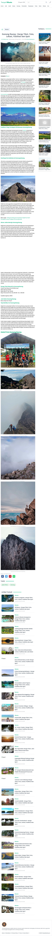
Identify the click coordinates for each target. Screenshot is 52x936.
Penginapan (30, 6)
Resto (40, 6)
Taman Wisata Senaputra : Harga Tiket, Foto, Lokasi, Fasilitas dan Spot (23, 618)
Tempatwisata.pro (46, 933)
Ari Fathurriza (4, 39)
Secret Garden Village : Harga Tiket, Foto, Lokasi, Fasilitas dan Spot (24, 707)
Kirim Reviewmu (30, 39)
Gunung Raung (4, 94)
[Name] (46, 2)
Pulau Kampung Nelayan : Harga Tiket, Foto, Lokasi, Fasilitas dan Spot (24, 673)
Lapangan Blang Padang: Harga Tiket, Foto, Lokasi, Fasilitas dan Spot (24, 760)
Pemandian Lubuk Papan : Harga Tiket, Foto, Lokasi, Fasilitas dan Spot (22, 684)
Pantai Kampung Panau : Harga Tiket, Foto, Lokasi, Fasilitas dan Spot (24, 834)
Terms (20, 933)
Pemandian (24, 6)
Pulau (36, 6)
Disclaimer (8, 933)
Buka (7, 76)
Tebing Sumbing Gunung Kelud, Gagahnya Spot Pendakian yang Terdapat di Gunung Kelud (15, 218)
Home (2, 6)
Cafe (6, 6)
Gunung (18, 6)
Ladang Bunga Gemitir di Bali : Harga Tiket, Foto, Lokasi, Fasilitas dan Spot (24, 630)
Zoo (48, 6)
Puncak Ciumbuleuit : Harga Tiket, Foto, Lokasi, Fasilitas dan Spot (24, 822)
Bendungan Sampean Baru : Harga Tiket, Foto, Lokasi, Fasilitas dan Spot (23, 909)
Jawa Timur (5, 584)
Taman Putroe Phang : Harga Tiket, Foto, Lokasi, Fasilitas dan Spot (24, 898)
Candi (9, 6)
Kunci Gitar (25, 933)
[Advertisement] (26, 17)
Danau (13, 6)
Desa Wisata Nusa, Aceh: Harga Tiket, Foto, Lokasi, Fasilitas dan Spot (24, 661)
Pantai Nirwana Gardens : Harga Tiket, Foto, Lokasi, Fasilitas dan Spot (24, 866)
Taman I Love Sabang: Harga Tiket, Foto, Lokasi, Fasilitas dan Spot (24, 781)
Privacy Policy (15, 933)
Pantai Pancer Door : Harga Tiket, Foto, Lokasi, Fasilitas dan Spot (24, 738)
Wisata (44, 6)
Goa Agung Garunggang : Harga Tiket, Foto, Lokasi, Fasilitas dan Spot (24, 696)
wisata (24, 130)
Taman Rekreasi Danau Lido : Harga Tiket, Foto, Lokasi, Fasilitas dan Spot (23, 845)
